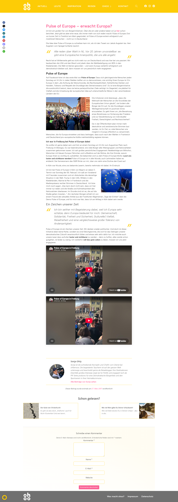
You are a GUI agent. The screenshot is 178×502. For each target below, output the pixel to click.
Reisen (91, 6)
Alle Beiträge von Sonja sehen (83, 382)
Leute (57, 6)
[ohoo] (27, 6)
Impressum (133, 496)
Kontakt (123, 6)
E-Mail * (89, 468)
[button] (4, 22)
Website (89, 477)
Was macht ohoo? (115, 496)
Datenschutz (147, 496)
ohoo (105, 6)
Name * (89, 459)
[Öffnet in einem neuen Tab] (145, 6)
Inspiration (74, 6)
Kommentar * (89, 440)
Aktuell (42, 6)
